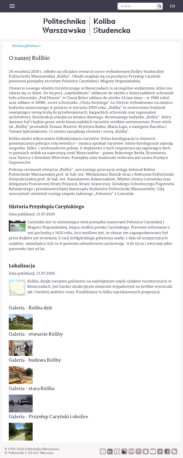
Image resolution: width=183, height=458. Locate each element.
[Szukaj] (160, 6)
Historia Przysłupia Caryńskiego (46, 206)
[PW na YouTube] (153, 453)
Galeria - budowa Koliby (35, 360)
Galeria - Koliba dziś (30, 308)
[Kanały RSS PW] (174, 453)
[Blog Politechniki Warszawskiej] (139, 453)
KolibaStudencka (112, 26)
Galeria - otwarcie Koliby (36, 334)
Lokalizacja (22, 265)
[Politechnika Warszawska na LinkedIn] (110, 453)
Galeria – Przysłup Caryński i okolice (48, 416)
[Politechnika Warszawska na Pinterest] (117, 453)
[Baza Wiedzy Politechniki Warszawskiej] (103, 453)
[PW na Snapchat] (146, 453)
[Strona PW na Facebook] (167, 453)
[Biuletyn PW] (131, 453)
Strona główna (25, 45)
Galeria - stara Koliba (31, 388)
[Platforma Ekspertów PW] (124, 453)
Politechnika (64, 26)
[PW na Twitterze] (160, 453)
